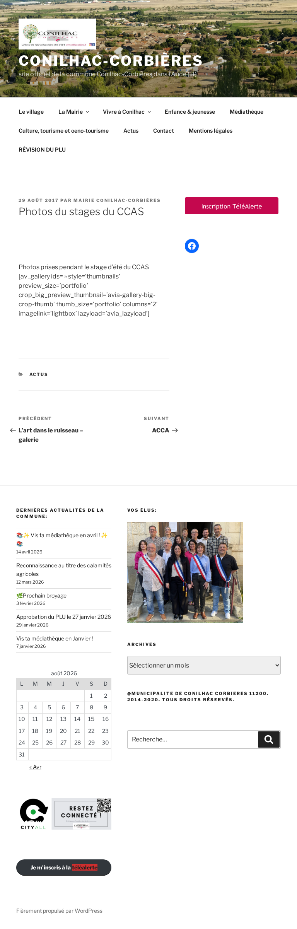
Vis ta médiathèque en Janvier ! (54, 638)
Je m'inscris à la (64, 867)
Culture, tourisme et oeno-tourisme (64, 130)
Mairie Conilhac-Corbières (117, 200)
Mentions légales (210, 130)
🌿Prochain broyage (41, 595)
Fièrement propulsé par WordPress (59, 910)
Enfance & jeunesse (190, 111)
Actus (130, 130)
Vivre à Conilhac (124, 111)
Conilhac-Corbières (111, 60)
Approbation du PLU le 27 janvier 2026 (63, 616)
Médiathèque (246, 111)
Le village (31, 111)
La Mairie (70, 111)
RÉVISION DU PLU (42, 149)
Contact (163, 130)
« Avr (35, 766)
